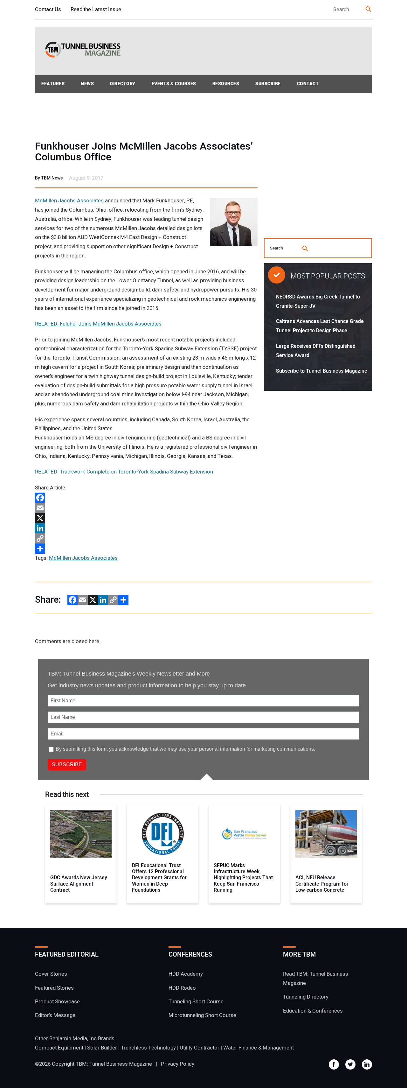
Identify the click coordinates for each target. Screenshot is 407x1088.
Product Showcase (57, 1002)
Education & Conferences (313, 1011)
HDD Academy (186, 974)
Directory (122, 84)
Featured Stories (54, 988)
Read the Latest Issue (96, 9)
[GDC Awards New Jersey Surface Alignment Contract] (81, 834)
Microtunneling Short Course (202, 1015)
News (87, 84)
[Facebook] (146, 498)
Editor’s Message (55, 1015)
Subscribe (268, 84)
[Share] (146, 549)
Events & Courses (174, 84)
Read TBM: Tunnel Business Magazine (315, 978)
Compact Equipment (59, 1048)
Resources (225, 84)
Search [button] (369, 9)
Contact (308, 84)
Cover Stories (51, 974)
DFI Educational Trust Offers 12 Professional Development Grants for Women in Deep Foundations (159, 878)
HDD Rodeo (182, 988)
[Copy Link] (146, 538)
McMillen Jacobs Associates (69, 201)
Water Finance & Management (258, 1048)
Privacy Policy (177, 1064)
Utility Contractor (199, 1048)
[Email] (146, 508)
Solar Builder (102, 1048)
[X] (146, 518)
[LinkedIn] (146, 528)
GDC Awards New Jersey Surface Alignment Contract (78, 884)
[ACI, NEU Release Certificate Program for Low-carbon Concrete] (326, 834)
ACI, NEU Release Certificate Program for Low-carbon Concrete (321, 884)
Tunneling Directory (305, 997)
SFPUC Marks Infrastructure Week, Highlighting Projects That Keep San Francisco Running (243, 878)
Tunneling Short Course (196, 1002)
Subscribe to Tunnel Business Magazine (321, 371)
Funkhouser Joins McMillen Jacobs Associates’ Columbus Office (144, 152)
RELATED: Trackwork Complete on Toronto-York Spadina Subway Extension (124, 472)
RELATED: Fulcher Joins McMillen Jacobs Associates (98, 324)
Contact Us (48, 9)
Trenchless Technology (148, 1048)
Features (53, 84)
